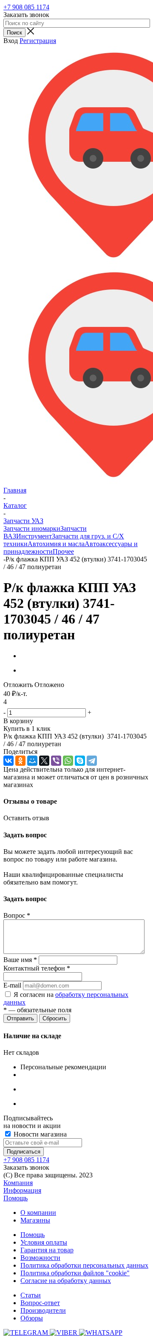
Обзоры (31, 1318)
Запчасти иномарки (31, 528)
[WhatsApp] (68, 761)
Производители (43, 1310)
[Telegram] (92, 761)
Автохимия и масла (56, 543)
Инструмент (34, 536)
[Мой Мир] (32, 761)
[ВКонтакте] (8, 761)
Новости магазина (39, 1134)
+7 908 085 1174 (26, 7)
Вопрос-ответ (40, 1302)
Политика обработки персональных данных (84, 1265)
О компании (38, 1212)
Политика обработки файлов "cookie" (75, 1273)
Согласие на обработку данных (65, 1280)
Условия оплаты (43, 1242)
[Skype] (80, 761)
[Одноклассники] (20, 761)
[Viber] (56, 761)
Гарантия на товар (47, 1250)
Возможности (40, 1257)
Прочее (63, 551)
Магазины (35, 1220)
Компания (18, 1182)
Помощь (15, 1198)
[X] (44, 761)
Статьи (30, 1295)
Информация (22, 1190)
